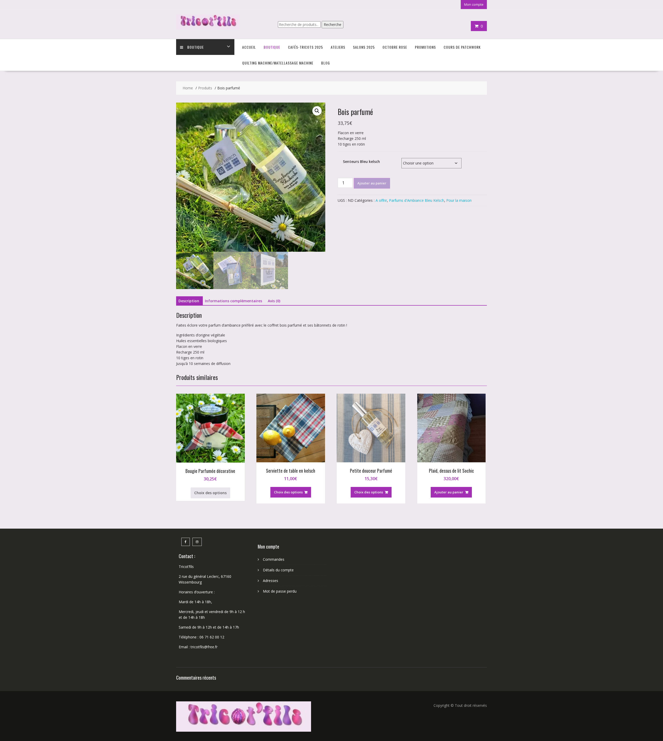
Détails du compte (278, 569)
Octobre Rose (395, 47)
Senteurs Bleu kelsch (361, 161)
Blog (325, 63)
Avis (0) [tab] (274, 300)
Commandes (273, 559)
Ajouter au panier (371, 183)
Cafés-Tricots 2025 (305, 47)
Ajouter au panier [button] (448, 492)
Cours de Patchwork (462, 47)
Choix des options (210, 492)
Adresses (270, 580)
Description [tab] (188, 300)
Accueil (249, 47)
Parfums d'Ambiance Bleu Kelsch (416, 200)
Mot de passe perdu (280, 591)
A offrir (381, 200)
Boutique (195, 47)
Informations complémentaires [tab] (233, 300)
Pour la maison (459, 200)
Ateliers (338, 47)
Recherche (332, 24)
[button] (317, 111)
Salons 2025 (364, 47)
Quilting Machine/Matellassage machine (277, 63)
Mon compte (474, 4)
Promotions (425, 47)
